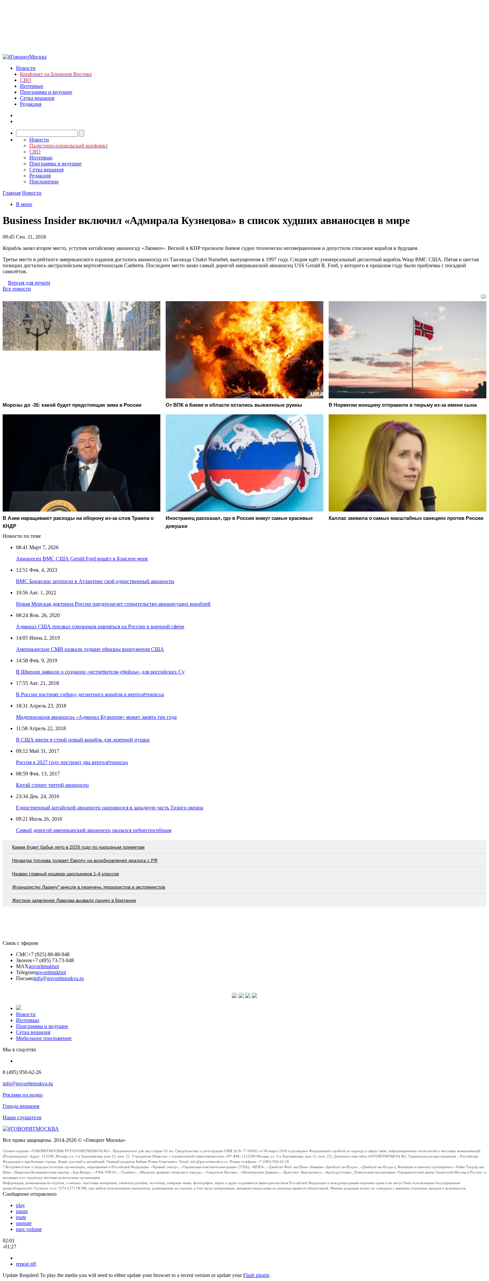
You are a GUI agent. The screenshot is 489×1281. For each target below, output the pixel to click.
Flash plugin (256, 1275)
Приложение (44, 181)
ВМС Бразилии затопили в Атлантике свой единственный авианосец (95, 581)
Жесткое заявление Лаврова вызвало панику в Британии (74, 900)
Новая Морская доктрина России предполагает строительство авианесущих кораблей (113, 604)
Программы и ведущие (46, 92)
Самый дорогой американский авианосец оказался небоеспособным (93, 830)
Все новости (17, 289)
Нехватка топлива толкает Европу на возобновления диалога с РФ (85, 860)
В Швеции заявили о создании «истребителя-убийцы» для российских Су (100, 672)
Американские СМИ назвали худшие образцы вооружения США (90, 649)
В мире (24, 204)
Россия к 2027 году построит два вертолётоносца (72, 762)
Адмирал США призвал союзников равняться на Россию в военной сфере (100, 626)
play (20, 1205)
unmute (24, 1223)
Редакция (30, 104)
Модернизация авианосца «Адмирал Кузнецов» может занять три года (96, 717)
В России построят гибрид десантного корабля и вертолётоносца (90, 694)
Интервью (31, 86)
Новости (26, 68)
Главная (12, 193)
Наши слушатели (22, 1117)
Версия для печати (29, 283)
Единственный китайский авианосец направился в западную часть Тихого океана (109, 807)
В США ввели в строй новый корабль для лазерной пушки (83, 740)
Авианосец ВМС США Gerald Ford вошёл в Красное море (82, 558)
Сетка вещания (37, 98)
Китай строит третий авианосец (52, 785)
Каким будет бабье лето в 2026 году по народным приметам (78, 847)
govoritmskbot (44, 966)
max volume (29, 1229)
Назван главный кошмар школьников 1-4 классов (65, 873)
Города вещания (21, 1106)
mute (21, 1217)
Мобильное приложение (44, 1038)
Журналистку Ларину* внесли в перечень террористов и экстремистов (88, 887)
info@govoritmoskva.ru (59, 978)
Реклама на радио (23, 1095)
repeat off (26, 1264)
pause (22, 1211)
